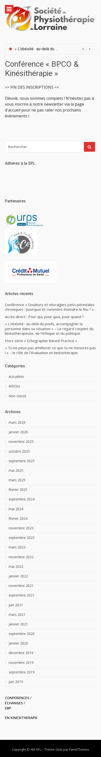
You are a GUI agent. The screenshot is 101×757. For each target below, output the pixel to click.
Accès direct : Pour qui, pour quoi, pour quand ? (44, 316)
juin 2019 (16, 682)
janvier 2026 (18, 432)
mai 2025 (16, 470)
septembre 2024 (22, 499)
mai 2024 (16, 509)
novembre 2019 (21, 662)
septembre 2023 (22, 537)
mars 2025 (17, 480)
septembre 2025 (22, 461)
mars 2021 (17, 614)
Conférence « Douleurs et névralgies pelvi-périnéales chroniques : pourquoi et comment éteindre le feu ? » (49, 307)
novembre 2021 (21, 585)
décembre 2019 (21, 653)
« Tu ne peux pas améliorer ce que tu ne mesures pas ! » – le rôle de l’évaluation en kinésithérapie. (50, 350)
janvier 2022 (18, 576)
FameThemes (79, 749)
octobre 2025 (19, 451)
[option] (53, 49)
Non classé (17, 396)
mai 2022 (16, 566)
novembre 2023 (21, 528)
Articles (14, 386)
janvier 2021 (18, 624)
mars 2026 (17, 422)
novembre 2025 (21, 441)
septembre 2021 (22, 595)
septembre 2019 (22, 672)
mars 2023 (17, 547)
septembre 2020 (22, 634)
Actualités (16, 376)
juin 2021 (16, 605)
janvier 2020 (18, 643)
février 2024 (18, 518)
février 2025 (18, 489)
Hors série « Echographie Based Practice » (41, 340)
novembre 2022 (21, 557)
